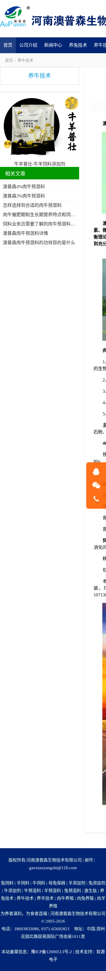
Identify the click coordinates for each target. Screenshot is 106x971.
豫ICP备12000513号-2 (51, 951)
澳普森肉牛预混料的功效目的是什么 (39, 242)
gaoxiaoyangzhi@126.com (53, 867)
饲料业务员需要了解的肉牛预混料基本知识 (39, 224)
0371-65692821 (55, 929)
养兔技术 (78, 45)
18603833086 (26, 929)
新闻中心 (53, 45)
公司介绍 (28, 45)
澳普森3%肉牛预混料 (24, 196)
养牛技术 (25, 60)
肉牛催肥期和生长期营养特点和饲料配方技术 (39, 214)
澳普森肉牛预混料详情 (25, 233)
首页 (7, 45)
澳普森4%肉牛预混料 (24, 186)
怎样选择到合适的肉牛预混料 (32, 205)
